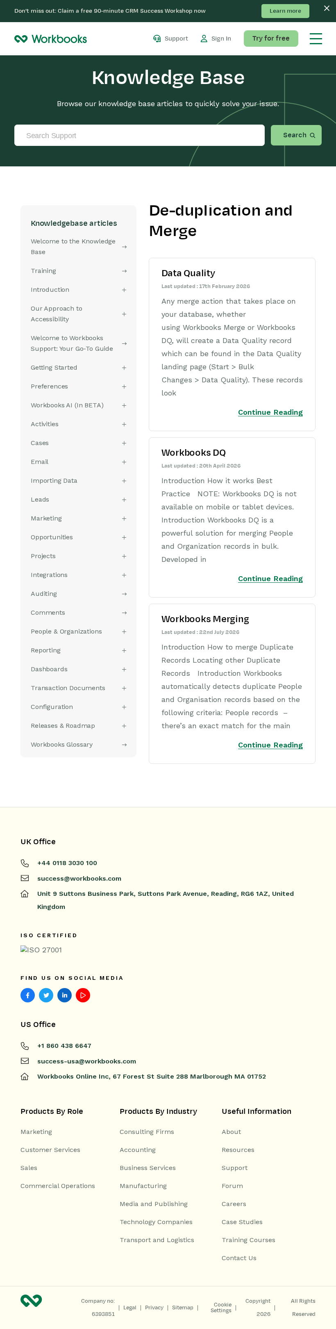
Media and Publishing (154, 1204)
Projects (43, 556)
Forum (232, 1186)
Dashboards (49, 669)
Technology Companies (156, 1222)
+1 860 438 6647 (64, 1046)
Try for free (271, 38)
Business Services (148, 1168)
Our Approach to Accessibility (56, 313)
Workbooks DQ (193, 453)
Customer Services (50, 1150)
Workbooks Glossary (62, 744)
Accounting (138, 1150)
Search (294, 135)
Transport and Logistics (157, 1240)
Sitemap (182, 1308)
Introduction (50, 289)
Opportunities (52, 537)
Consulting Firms (147, 1132)
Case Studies (242, 1222)
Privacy (154, 1308)
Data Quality (188, 273)
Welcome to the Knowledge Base (73, 246)
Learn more (285, 11)
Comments (48, 612)
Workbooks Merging (205, 619)
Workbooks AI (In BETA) (67, 405)
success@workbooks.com (79, 878)
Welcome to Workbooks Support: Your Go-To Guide (72, 343)
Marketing (36, 1132)
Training (43, 271)
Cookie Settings (221, 1307)
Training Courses (248, 1240)
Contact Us (239, 1258)
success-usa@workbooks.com (86, 1061)
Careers (234, 1204)
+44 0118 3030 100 (67, 863)
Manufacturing (143, 1186)
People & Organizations (66, 631)
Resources (238, 1150)
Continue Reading (270, 412)
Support (234, 1168)
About (231, 1132)
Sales (28, 1168)
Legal (129, 1308)
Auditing (44, 593)
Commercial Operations (57, 1186)
